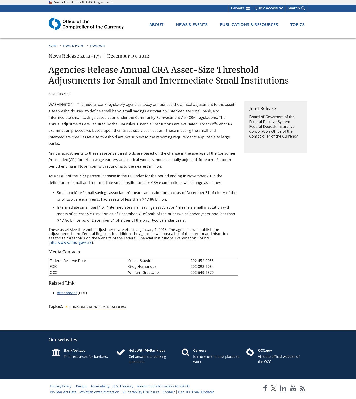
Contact (169, 392)
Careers (238, 8)
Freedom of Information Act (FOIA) (163, 386)
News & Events (73, 45)
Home (53, 45)
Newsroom (97, 45)
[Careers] (187, 353)
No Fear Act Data (63, 392)
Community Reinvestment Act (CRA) (98, 307)
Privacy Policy (60, 386)
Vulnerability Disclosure (141, 392)
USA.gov (81, 386)
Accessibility (100, 386)
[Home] (122, 353)
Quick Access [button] (266, 8)
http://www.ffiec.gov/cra (71, 242)
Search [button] (294, 8)
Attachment (67, 292)
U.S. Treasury (123, 386)
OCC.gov (265, 350)
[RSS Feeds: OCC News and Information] (302, 389)
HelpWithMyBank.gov (147, 350)
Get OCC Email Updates (196, 392)
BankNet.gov (74, 350)
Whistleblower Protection (99, 392)
